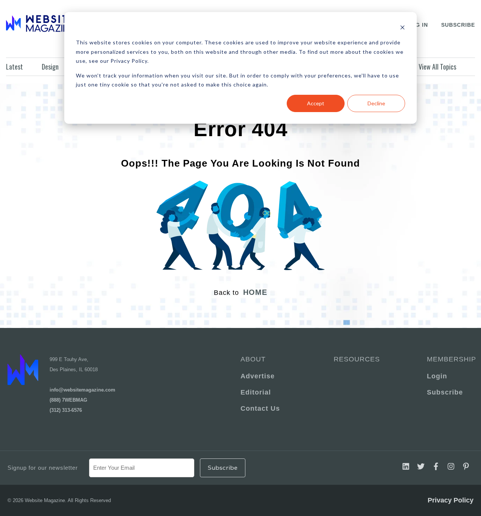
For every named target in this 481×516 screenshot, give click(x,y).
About (253, 359)
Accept (315, 103)
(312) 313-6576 (66, 410)
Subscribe (458, 25)
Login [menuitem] (437, 376)
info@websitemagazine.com (82, 390)
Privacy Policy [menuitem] (450, 500)
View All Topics (437, 66)
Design (50, 66)
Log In (417, 25)
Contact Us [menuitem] (260, 408)
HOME (255, 292)
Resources (357, 359)
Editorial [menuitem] (255, 392)
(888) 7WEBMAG (68, 400)
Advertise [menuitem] (257, 376)
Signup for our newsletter (43, 467)
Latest (14, 66)
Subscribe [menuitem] (445, 392)
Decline (376, 103)
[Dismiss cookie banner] (402, 28)
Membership (450, 359)
